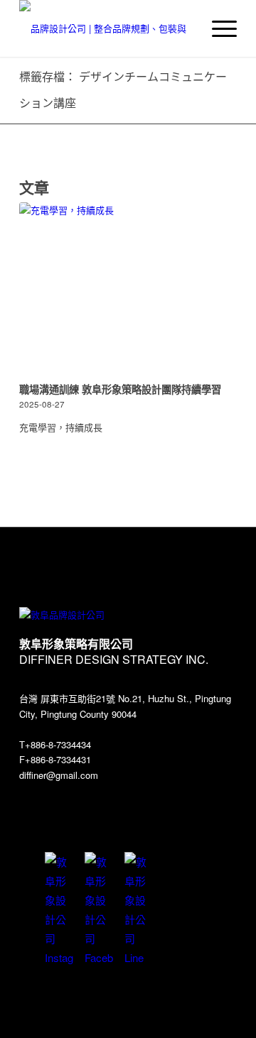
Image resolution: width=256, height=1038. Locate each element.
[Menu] (217, 28)
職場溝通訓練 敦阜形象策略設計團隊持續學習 (120, 389)
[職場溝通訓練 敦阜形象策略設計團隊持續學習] (128, 290)
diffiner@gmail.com (58, 775)
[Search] (184, 28)
